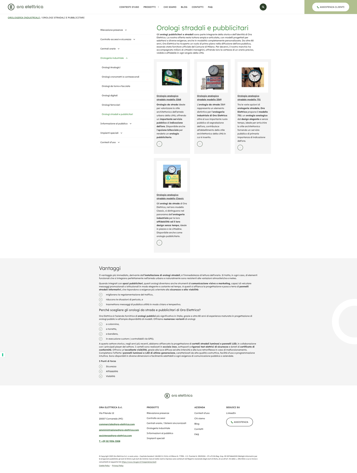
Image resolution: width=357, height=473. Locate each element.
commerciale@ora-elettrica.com (117, 424)
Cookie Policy (104, 465)
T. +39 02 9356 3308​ (109, 441)
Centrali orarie (108, 48)
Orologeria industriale (24, 17)
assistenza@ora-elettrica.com (115, 435)
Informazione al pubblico (114, 123)
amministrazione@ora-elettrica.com (119, 430)
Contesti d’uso (108, 142)
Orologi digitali (110, 95)
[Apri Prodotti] (158, 7)
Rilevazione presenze (111, 30)
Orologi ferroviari (111, 104)
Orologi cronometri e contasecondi (120, 76)
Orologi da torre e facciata (116, 86)
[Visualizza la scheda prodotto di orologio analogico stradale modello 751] (253, 77)
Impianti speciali (109, 132)
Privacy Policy (117, 465)
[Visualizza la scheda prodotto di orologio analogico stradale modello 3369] (212, 77)
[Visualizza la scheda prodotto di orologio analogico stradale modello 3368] (172, 77)
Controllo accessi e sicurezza (115, 39)
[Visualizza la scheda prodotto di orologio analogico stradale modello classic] (172, 176)
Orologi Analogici (111, 67)
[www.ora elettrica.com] (25, 7)
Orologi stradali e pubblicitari (117, 114)
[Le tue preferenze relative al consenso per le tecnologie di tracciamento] (2, 354)
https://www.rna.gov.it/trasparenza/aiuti (139, 462)
